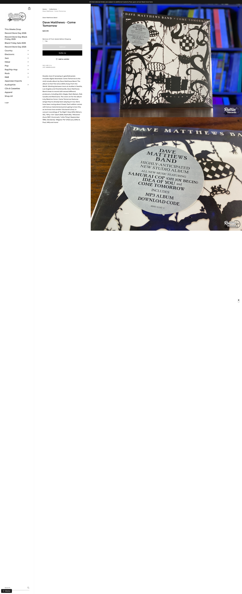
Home (45, 9)
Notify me (62, 53)
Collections (53, 9)
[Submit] (28, 588)
